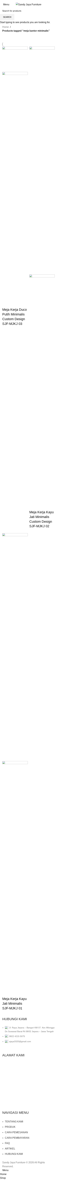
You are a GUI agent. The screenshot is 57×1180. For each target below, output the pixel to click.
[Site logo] (28, 4)
